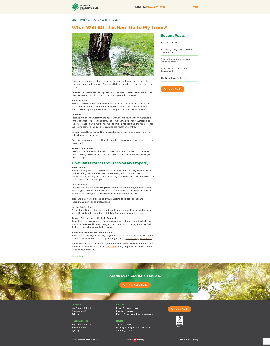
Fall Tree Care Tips (170, 42)
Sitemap (195, 340)
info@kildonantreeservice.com (137, 314)
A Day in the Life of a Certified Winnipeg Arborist (175, 60)
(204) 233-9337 (156, 6)
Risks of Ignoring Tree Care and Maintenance (176, 50)
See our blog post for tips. (139, 238)
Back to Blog (77, 256)
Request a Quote (172, 89)
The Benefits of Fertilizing (173, 78)
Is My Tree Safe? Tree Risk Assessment (174, 70)
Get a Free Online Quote (135, 285)
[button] (195, 6)
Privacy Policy (185, 340)
